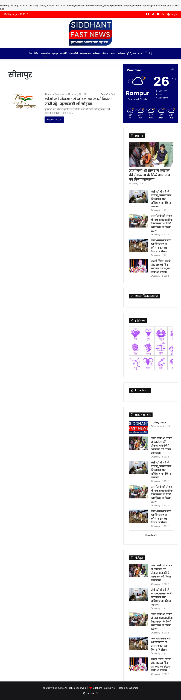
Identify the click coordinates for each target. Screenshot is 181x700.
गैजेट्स (105, 53)
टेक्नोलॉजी (73, 53)
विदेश (36, 53)
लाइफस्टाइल (85, 53)
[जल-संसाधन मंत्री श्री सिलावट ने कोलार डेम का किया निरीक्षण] (138, 245)
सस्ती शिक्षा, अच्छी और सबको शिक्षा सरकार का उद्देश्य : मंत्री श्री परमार (161, 266)
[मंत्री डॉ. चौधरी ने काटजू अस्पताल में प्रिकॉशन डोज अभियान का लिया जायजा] (138, 196)
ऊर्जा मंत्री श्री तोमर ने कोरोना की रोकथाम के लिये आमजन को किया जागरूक (149, 175)
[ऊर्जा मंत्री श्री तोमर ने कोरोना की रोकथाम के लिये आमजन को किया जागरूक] (151, 154)
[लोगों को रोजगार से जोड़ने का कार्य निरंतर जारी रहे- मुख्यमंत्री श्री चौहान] (24, 101)
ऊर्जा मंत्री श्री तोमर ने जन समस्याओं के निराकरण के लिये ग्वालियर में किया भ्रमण (162, 223)
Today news (159, 422)
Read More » (54, 119)
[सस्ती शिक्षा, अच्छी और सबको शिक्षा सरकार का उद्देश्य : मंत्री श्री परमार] (138, 266)
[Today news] (138, 427)
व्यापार (113, 53)
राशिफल (121, 53)
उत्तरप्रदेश (45, 53)
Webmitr (133, 687)
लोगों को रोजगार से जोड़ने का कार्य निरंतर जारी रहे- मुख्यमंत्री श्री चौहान (78, 101)
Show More (151, 535)
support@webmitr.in (57, 94)
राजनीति (63, 53)
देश (30, 53)
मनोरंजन (96, 53)
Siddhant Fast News (103, 687)
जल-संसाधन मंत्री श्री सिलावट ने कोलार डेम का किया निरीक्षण (161, 246)
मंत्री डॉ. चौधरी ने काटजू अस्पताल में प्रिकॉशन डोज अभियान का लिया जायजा (161, 199)
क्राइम (55, 53)
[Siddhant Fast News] (90, 32)
